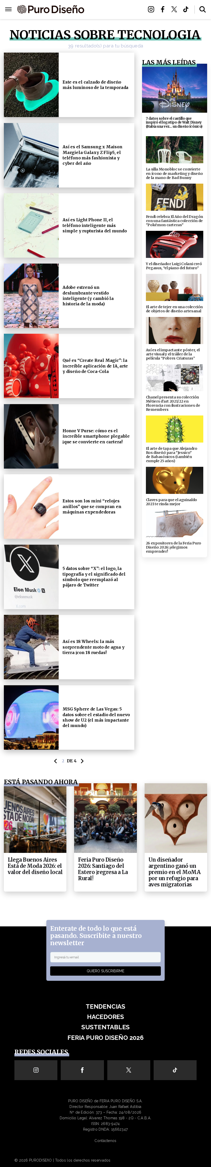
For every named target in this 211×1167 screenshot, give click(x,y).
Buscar (202, 9)
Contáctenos (105, 1141)
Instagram (152, 9)
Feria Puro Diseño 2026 (114, 15)
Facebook (164, 9)
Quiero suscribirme (105, 971)
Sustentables (114, 9)
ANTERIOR (55, 761)
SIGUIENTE (82, 761)
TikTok (187, 9)
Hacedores (105, 1017)
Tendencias (105, 1006)
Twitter (175, 9)
